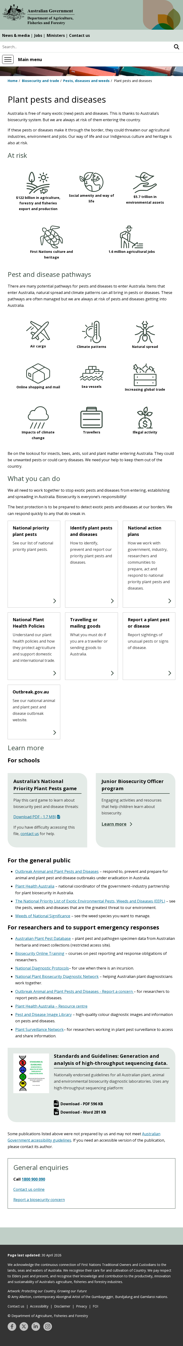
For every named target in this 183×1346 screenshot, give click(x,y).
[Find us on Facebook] (12, 1326)
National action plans (144, 531)
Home (13, 80)
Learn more (114, 824)
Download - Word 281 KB (83, 1112)
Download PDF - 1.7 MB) (34, 816)
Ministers (56, 35)
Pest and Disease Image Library (43, 1014)
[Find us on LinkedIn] (35, 1326)
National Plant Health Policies (29, 623)
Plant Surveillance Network (39, 1029)
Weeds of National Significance (42, 915)
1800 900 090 (33, 1179)
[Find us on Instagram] (47, 1326)
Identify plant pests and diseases (91, 531)
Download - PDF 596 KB (82, 1103)
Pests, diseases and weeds (86, 80)
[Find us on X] (24, 1326)
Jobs (38, 35)
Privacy (81, 1306)
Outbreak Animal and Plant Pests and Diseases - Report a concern (74, 991)
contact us (29, 833)
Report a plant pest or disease (149, 623)
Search (176, 47)
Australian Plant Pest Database (43, 938)
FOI (95, 1306)
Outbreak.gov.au (31, 692)
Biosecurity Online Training (39, 953)
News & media (16, 35)
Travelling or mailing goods (85, 623)
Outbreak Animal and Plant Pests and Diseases (57, 871)
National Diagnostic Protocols (42, 968)
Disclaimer (62, 1306)
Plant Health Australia (34, 886)
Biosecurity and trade (40, 80)
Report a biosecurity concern (39, 1199)
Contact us (79, 35)
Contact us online (29, 1189)
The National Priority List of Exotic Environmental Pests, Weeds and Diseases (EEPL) (90, 901)
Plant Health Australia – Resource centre (51, 1006)
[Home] (38, 15)
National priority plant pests (31, 531)
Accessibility (39, 1306)
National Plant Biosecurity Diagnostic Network (57, 976)
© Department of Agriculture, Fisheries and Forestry (48, 1315)
